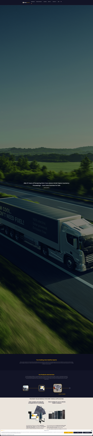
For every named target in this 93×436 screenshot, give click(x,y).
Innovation (45, 1)
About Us (49, 1)
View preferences (87, 432)
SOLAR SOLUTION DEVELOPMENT (46, 394)
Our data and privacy (3, 434)
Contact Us (54, 1)
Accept (68, 432)
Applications (33, 1)
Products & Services (38, 1)
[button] (91, 430)
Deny (78, 432)
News (58, 1)
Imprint (13, 434)
